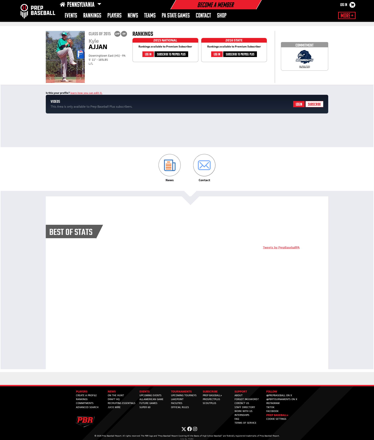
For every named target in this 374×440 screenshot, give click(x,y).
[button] (169, 168)
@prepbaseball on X (279, 395)
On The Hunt (116, 395)
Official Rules (180, 407)
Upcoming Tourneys (184, 395)
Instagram (273, 403)
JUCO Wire (114, 407)
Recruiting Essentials (121, 403)
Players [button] (114, 16)
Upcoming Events (150, 395)
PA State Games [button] (176, 16)
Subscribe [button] (210, 391)
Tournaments (181, 391)
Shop (222, 16)
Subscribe (314, 105)
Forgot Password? (247, 399)
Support (241, 391)
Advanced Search (87, 407)
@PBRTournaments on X (281, 399)
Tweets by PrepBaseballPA (281, 247)
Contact (203, 16)
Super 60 (144, 407)
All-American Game (151, 399)
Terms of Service (245, 422)
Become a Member (215, 5)
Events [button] (71, 16)
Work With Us (243, 411)
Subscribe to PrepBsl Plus (171, 54)
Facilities (176, 403)
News (133, 16)
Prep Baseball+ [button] (277, 415)
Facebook (272, 411)
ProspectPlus (211, 399)
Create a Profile (86, 395)
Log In (343, 5)
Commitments (85, 403)
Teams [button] (150, 16)
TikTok (270, 407)
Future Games (148, 403)
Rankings (92, 16)
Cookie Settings (276, 419)
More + (346, 16)
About (239, 395)
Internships (242, 415)
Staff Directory (245, 407)
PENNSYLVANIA (81, 5)
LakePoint (177, 399)
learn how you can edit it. (86, 93)
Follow (271, 391)
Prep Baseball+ (212, 395)
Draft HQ (114, 399)
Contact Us (242, 403)
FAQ (237, 419)
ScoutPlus (209, 403)
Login (299, 105)
